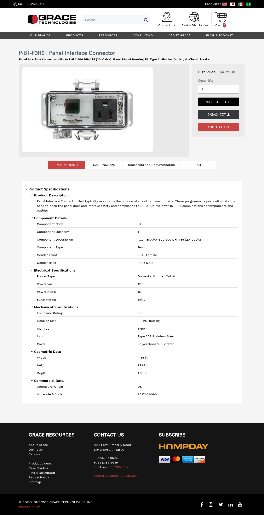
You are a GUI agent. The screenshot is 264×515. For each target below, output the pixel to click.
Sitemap (35, 482)
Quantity (206, 80)
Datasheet (217, 115)
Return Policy (39, 477)
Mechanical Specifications (56, 307)
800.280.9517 (34, 4)
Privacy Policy (29, 507)
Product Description (51, 195)
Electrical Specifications (55, 270)
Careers (34, 454)
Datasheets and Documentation (151, 165)
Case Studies (38, 468)
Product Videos (40, 463)
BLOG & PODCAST (220, 35)
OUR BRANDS (41, 35)
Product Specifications (48, 189)
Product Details (66, 165)
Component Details (50, 218)
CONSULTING (143, 35)
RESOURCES (108, 35)
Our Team (36, 449)
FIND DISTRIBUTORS (219, 102)
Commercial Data (49, 381)
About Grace (38, 445)
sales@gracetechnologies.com (117, 475)
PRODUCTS (75, 35)
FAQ (198, 165)
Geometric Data (47, 352)
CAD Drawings (104, 165)
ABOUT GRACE (180, 35)
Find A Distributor (42, 473)
